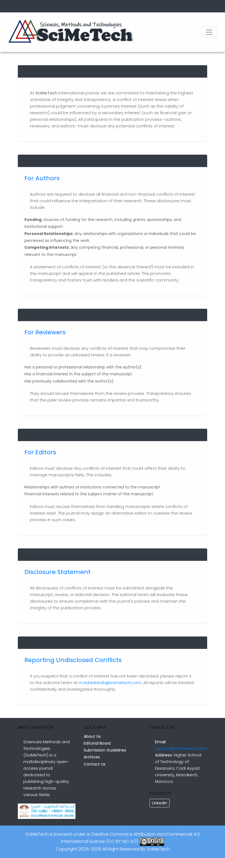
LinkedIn (159, 803)
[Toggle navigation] (209, 32)
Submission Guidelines (105, 750)
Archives (92, 757)
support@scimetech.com (181, 748)
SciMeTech (158, 849)
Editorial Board (97, 743)
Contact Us (94, 764)
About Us (92, 736)
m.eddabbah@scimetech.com (110, 682)
